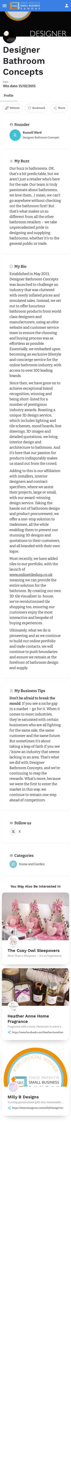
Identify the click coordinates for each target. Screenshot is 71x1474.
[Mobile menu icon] (4, 6)
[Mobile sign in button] (66, 5)
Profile (8, 95)
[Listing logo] (9, 36)
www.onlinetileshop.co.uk (30, 574)
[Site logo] (25, 6)
